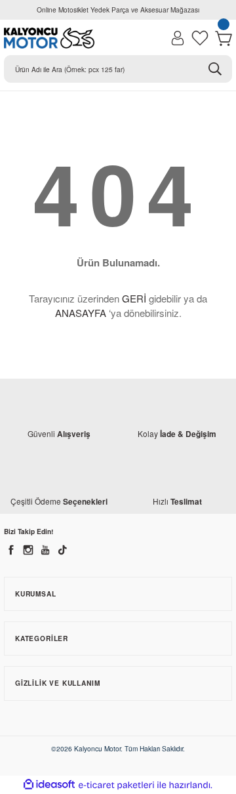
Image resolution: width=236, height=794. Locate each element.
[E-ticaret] (116, 785)
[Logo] (49, 38)
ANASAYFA (80, 313)
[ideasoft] (49, 785)
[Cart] (223, 38)
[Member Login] (177, 38)
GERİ (134, 298)
